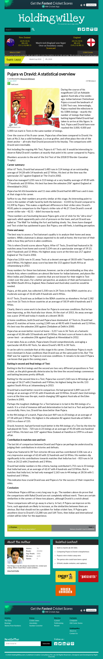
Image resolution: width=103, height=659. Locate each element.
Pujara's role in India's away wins (69, 556)
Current (57, 621)
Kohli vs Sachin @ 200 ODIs (67, 548)
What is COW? (15, 52)
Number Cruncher (36, 626)
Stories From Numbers (13, 626)
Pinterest (72, 643)
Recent (56, 626)
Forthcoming (58, 623)
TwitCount (14, 84)
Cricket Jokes (34, 621)
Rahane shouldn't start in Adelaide (82, 529)
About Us (73, 631)
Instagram (91, 29)
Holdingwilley (51, 18)
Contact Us (74, 633)
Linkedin (87, 29)
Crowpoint (73, 621)
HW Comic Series (76, 623)
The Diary (8, 621)
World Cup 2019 (35, 59)
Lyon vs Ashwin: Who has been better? (22, 529)
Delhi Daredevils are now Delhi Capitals (47, 65)
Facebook (79, 29)
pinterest (96, 29)
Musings (8, 623)
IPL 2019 (48, 59)
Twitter (83, 29)
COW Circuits (88, 52)
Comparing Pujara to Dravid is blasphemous (73, 552)
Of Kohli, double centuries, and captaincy (72, 563)
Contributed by (21, 79)
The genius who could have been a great (72, 559)
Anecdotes (33, 623)
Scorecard (50, 48)
